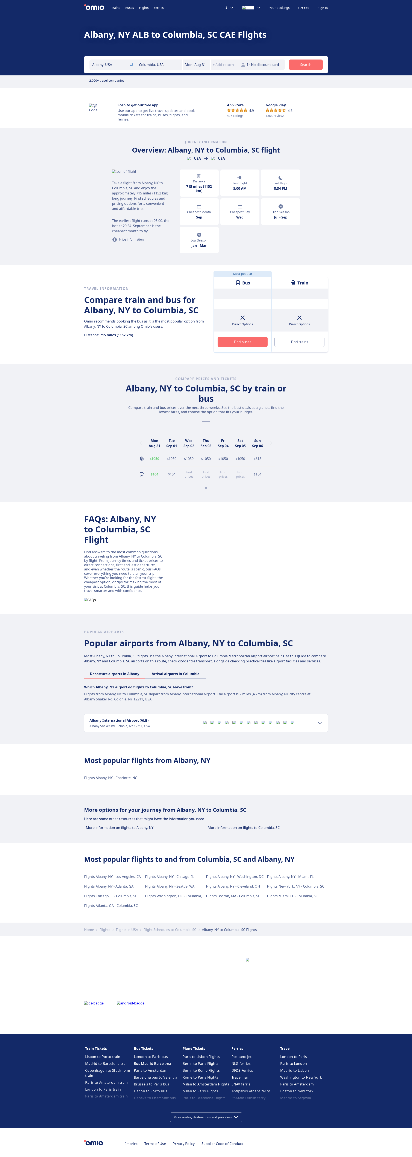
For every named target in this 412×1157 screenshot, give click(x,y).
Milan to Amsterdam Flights (206, 1084)
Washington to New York (301, 1077)
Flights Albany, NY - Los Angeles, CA (112, 876)
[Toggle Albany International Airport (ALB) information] (320, 723)
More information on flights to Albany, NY (119, 827)
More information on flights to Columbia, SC (244, 827)
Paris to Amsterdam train (106, 1082)
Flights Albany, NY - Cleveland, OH (233, 886)
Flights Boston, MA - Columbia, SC (233, 896)
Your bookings (279, 7)
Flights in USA (127, 929)
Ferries (159, 8)
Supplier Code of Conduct (222, 1143)
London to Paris (293, 1056)
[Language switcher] (251, 7)
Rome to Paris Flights (200, 1077)
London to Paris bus (151, 1056)
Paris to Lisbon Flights (201, 1056)
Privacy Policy (184, 1143)
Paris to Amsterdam (150, 1070)
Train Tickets (96, 1048)
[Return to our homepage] (97, 7)
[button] (196, 65)
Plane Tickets (194, 1048)
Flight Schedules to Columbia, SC (170, 929)
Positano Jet (242, 1056)
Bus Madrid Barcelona (152, 1063)
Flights (144, 8)
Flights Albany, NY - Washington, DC (235, 876)
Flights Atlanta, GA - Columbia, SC (111, 905)
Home (89, 929)
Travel (285, 1048)
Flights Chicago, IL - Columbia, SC (110, 896)
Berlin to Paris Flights (200, 1063)
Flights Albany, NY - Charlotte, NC (110, 777)
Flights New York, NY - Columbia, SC (295, 886)
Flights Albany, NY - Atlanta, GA (108, 886)
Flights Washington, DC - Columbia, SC (176, 896)
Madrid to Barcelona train (107, 1063)
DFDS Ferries (242, 1070)
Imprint (131, 1143)
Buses (129, 8)
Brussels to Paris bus (151, 1084)
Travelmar (240, 1077)
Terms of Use (155, 1143)
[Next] (271, 443)
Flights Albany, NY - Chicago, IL (169, 876)
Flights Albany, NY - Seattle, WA (169, 886)
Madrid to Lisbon (294, 1070)
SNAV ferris (241, 1084)
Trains (115, 8)
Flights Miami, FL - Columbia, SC (292, 896)
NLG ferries (241, 1063)
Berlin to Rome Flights (201, 1070)
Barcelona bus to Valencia (155, 1077)
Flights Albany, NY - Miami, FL (290, 876)
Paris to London (293, 1063)
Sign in (323, 8)
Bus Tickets (143, 1048)
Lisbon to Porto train (102, 1056)
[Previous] (140, 443)
